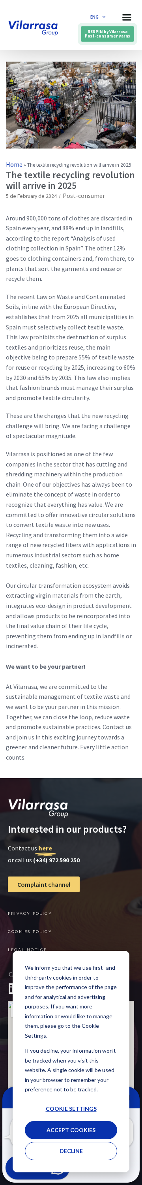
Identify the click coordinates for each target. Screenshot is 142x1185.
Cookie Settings (71, 1108)
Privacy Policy (30, 913)
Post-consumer (84, 195)
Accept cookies (71, 1130)
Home (14, 164)
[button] (127, 16)
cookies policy (30, 931)
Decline (71, 1150)
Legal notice (27, 950)
